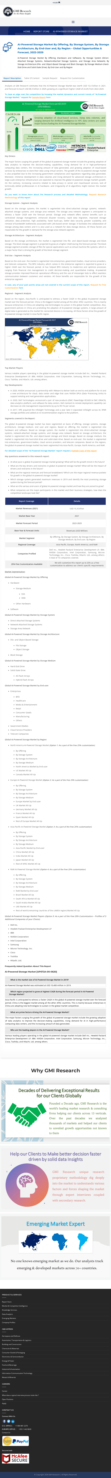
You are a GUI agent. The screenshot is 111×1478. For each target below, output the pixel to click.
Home (26, 31)
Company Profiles (8, 1322)
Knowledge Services (9, 1310)
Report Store (41, 31)
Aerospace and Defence (11, 1336)
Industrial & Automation (11, 1369)
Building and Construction (11, 1344)
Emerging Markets (9, 1318)
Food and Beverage (9, 1365)
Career (4, 1391)
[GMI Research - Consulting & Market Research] (17, 11)
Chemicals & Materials (10, 1348)
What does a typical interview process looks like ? (20, 1395)
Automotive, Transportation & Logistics (16, 1340)
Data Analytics (7, 1314)
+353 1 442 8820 (25, 1429)
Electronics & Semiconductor (13, 1357)
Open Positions (7, 1399)
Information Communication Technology (17, 1373)
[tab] (55, 980)
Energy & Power (8, 1361)
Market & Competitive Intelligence (15, 1306)
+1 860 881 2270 (21, 1426)
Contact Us (6, 1432)
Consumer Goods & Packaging (13, 1352)
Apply (4, 1403)
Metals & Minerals (9, 1377)
